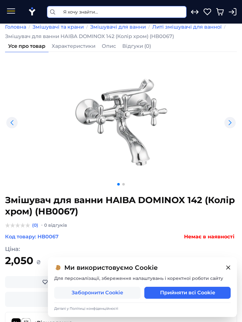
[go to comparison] (194, 12)
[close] (228, 267)
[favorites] (207, 12)
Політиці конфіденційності (94, 308)
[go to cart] (220, 12)
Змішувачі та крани (58, 27)
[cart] (220, 12)
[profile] (233, 12)
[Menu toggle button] (11, 12)
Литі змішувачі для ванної (187, 27)
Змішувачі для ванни (118, 27)
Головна (15, 27)
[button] (12, 122)
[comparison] (195, 12)
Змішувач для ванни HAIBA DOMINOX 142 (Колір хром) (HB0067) (89, 36)
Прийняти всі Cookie (187, 293)
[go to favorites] (207, 12)
